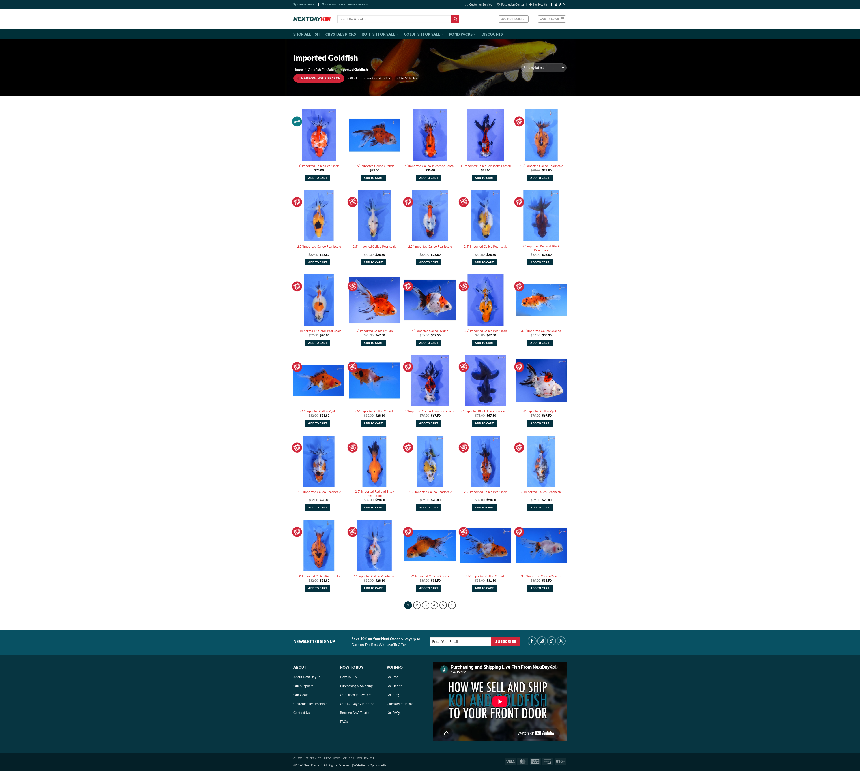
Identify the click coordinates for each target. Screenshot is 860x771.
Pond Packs (461, 34)
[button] (552, 19)
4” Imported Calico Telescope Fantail (430, 166)
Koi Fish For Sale (378, 34)
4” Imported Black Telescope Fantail (485, 411)
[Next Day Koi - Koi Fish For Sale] (312, 19)
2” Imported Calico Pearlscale (541, 492)
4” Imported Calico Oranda (430, 576)
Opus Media (378, 765)
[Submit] (455, 19)
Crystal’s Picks (340, 34)
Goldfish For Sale (422, 34)
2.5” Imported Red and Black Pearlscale (374, 493)
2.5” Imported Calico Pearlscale (541, 166)
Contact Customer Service (346, 4)
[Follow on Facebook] (551, 4)
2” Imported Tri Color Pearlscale (319, 331)
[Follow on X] (564, 4)
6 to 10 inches (408, 78)
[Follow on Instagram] (556, 4)
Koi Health (540, 4)
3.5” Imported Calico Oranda (374, 166)
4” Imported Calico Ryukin (430, 331)
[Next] (452, 605)
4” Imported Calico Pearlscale (319, 166)
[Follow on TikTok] (560, 4)
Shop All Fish (306, 34)
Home (298, 69)
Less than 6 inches (378, 78)
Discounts (492, 34)
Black (354, 78)
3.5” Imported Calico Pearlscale (485, 331)
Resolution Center (512, 4)
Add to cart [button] (317, 177)
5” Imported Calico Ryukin (374, 331)
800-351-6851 (306, 4)
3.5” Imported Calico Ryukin (318, 411)
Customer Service (480, 4)
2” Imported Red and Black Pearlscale (541, 248)
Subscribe (505, 641)
